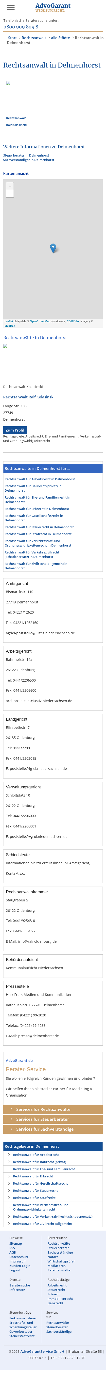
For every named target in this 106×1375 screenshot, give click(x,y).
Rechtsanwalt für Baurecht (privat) (39, 1162)
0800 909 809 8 (20, 27)
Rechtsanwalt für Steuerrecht (35, 1190)
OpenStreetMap (40, 321)
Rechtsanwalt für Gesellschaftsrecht (40, 1183)
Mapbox (9, 325)
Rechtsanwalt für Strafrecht (34, 1197)
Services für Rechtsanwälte (43, 1109)
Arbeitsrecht (57, 1285)
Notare (53, 1257)
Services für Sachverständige (45, 1129)
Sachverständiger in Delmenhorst (28, 160)
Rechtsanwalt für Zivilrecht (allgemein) (42, 1223)
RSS (12, 1248)
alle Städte (60, 37)
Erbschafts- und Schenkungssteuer (23, 1324)
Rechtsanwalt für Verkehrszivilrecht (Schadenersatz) (52, 1216)
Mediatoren (57, 1265)
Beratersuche (19, 1285)
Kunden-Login (19, 1265)
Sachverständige (60, 1252)
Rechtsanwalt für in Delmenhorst (40, 479)
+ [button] (10, 186)
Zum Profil (15, 430)
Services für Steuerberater (42, 1119)
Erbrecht (54, 1294)
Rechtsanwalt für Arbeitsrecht (36, 1154)
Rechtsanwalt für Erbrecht (33, 1176)
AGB (12, 1252)
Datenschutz (18, 1257)
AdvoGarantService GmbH (42, 1351)
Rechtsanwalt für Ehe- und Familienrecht (44, 1169)
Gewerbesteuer (21, 1331)
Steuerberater (58, 1248)
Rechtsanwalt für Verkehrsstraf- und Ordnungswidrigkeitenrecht (41, 1207)
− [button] (10, 193)
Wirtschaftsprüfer (61, 1261)
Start (12, 37)
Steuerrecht (56, 1289)
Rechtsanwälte (59, 1243)
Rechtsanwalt (34, 37)
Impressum (17, 1261)
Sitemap (15, 1243)
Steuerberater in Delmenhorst (26, 155)
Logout (14, 1270)
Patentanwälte (59, 1270)
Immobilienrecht (60, 1298)
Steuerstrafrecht (22, 1336)
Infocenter (17, 1289)
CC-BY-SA (73, 321)
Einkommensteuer (23, 1318)
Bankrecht (55, 1303)
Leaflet (8, 321)
